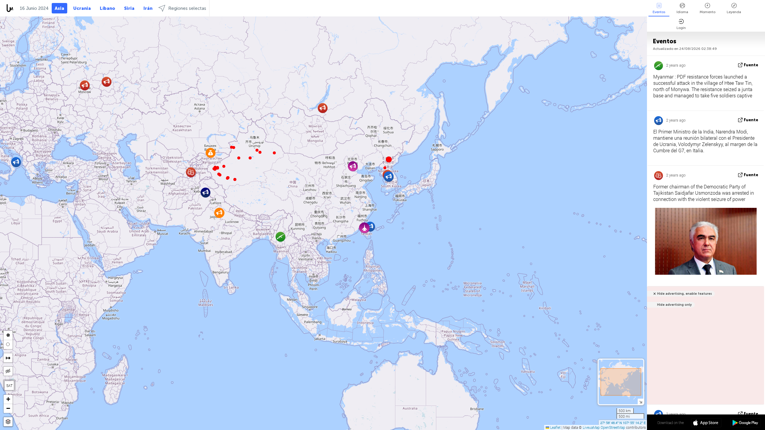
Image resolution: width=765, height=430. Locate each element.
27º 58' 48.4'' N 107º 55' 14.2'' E (623, 422)
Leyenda (734, 12)
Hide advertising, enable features (684, 294)
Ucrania (82, 8)
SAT (9, 385)
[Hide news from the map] (8, 371)
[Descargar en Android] (745, 423)
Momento (707, 12)
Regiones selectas (187, 8)
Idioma (682, 12)
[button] (227, 178)
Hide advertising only (674, 305)
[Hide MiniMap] (640, 401)
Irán (147, 8)
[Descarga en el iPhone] (706, 423)
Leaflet (555, 427)
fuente (751, 65)
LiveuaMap (591, 427)
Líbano (107, 8)
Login (681, 28)
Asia (59, 8)
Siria (129, 8)
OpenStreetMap (613, 427)
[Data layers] (8, 421)
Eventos (659, 12)
